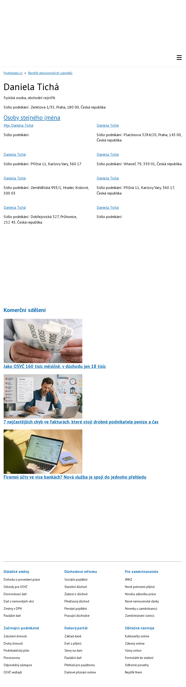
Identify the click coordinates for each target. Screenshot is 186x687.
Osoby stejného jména (32, 117)
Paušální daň (12, 616)
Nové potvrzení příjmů (140, 587)
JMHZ (128, 580)
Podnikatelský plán (16, 650)
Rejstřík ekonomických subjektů (50, 73)
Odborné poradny (137, 665)
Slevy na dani (73, 650)
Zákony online (135, 643)
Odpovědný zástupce (18, 665)
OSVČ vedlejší (13, 672)
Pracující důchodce (77, 616)
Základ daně (72, 636)
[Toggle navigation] (179, 57)
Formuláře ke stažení (139, 658)
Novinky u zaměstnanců (141, 609)
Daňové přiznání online (80, 672)
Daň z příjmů (72, 643)
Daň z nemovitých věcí (19, 601)
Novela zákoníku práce (140, 594)
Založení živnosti (15, 636)
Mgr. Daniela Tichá (18, 125)
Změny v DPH (13, 609)
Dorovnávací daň (15, 594)
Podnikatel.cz (13, 73)
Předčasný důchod (76, 601)
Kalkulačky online (137, 636)
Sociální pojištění (75, 580)
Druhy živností (13, 643)
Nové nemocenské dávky (142, 601)
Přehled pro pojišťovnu (79, 665)
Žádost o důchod (75, 594)
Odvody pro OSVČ (15, 587)
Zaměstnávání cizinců (139, 616)
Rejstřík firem (133, 672)
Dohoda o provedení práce (22, 580)
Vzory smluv (133, 650)
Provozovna (12, 658)
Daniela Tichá (108, 125)
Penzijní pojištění (75, 609)
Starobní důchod (75, 587)
